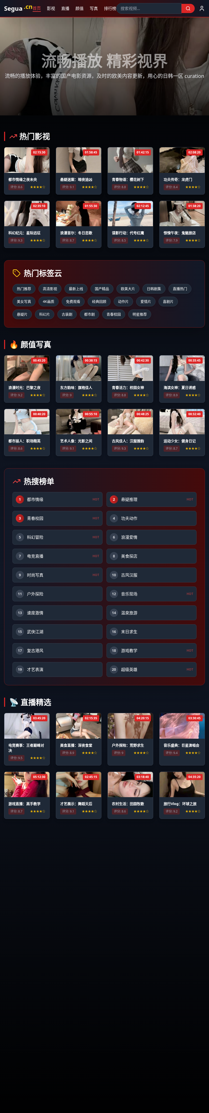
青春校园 (114, 314)
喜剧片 (168, 301)
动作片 (123, 301)
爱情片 (145, 301)
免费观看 (73, 301)
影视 (50, 8)
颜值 (79, 8)
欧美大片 (128, 288)
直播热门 (180, 288)
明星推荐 (140, 314)
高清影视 (50, 288)
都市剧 (89, 314)
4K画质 (48, 301)
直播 (65, 8)
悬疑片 (22, 314)
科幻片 (44, 314)
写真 (93, 8)
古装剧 (67, 314)
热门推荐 (24, 288)
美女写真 (24, 301)
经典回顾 (99, 301)
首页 (36, 8)
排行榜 (109, 8)
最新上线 (76, 288)
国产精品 (102, 288)
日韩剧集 (154, 288)
